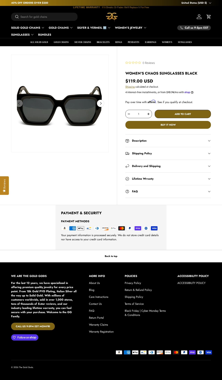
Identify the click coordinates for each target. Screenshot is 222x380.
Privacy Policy (133, 283)
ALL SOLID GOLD (39, 42)
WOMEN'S (167, 42)
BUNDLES (44, 35)
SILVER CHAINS (82, 42)
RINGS (118, 42)
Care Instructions (98, 297)
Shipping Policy (134, 297)
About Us (94, 283)
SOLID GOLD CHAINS (25, 28)
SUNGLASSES (20, 35)
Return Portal (96, 318)
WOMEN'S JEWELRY (128, 28)
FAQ (91, 311)
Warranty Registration (101, 332)
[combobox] (44, 17)
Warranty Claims (98, 325)
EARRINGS (150, 42)
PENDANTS (133, 42)
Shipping (130, 86)
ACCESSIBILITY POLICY (191, 283)
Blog (91, 290)
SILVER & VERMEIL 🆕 (91, 28)
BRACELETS (103, 42)
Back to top (111, 256)
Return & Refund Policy (138, 290)
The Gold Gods (26, 367)
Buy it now (168, 124)
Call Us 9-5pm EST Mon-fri (33, 326)
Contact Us (95, 304)
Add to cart (183, 114)
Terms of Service (134, 304)
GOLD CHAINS (59, 28)
